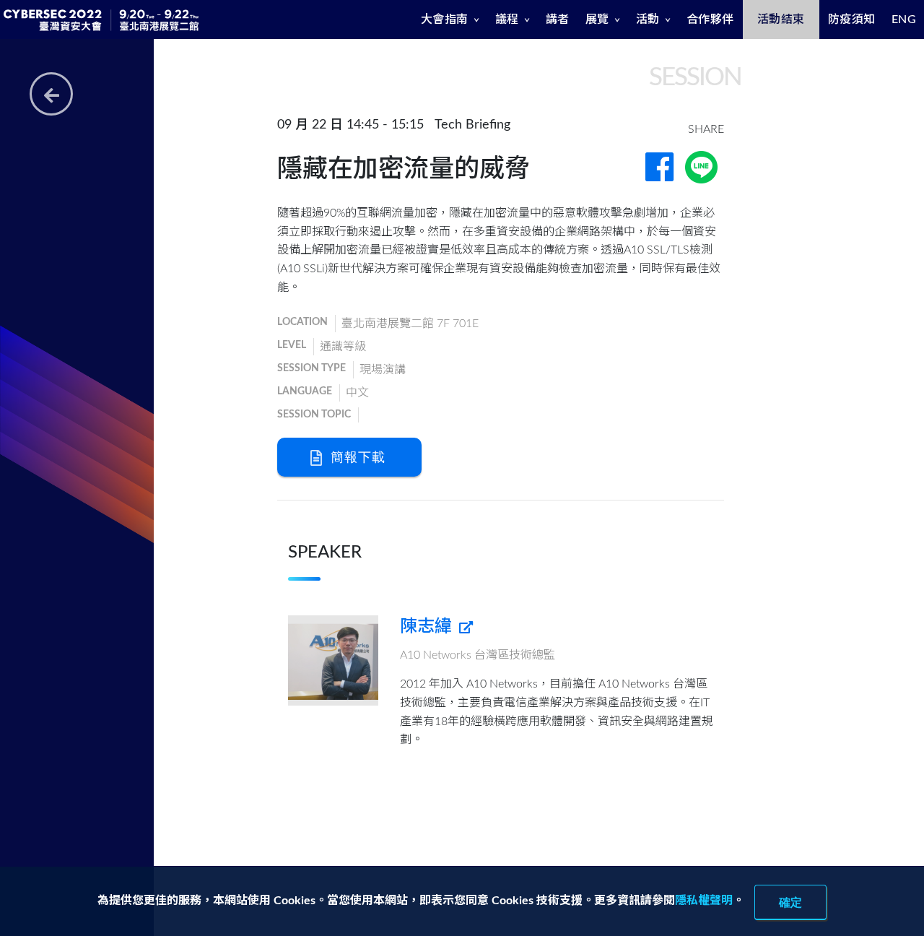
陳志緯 (428, 627)
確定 (790, 902)
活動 (648, 19)
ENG (904, 19)
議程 (507, 19)
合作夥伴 (710, 19)
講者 (558, 19)
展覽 (597, 19)
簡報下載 (355, 456)
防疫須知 (852, 19)
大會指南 (444, 19)
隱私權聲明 (704, 900)
